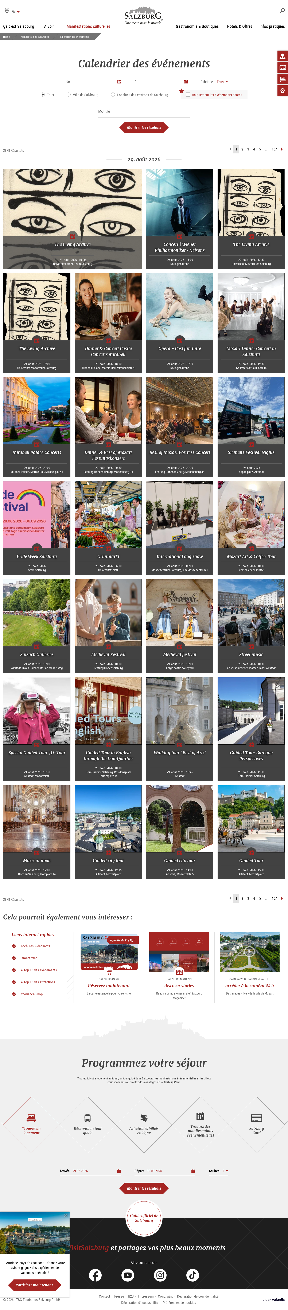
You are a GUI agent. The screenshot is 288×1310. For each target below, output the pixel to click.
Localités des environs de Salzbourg (142, 94)
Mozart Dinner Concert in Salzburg (251, 351)
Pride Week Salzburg (37, 556)
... (266, 149)
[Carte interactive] (282, 56)
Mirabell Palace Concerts (37, 452)
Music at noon (37, 860)
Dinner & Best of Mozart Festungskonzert (108, 455)
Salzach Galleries (37, 654)
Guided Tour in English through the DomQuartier (108, 755)
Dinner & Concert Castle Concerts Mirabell (108, 351)
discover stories (179, 986)
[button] (214, 81)
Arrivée (65, 1170)
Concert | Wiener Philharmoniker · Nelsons (180, 247)
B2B (131, 1296)
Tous (50, 94)
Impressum (146, 1296)
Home (6, 37)
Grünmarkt (108, 556)
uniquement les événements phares (217, 94)
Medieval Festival (108, 654)
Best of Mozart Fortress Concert (179, 452)
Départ (139, 1170)
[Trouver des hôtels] (282, 79)
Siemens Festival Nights (251, 452)
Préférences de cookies (179, 1302)
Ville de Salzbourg (85, 94)
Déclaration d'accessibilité (140, 1302)
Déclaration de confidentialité (197, 1296)
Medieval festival (179, 654)
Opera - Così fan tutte (180, 348)
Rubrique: (207, 81)
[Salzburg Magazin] (282, 67)
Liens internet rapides (33, 935)
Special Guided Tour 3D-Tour (36, 753)
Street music (251, 654)
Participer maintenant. (35, 1285)
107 (274, 149)
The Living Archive (72, 244)
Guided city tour (108, 860)
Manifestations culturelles (35, 37)
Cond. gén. (165, 1296)
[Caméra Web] (282, 90)
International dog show (180, 556)
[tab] (31, 1125)
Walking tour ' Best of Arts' (180, 753)
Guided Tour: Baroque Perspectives (251, 755)
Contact (104, 1296)
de (68, 81)
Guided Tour (251, 860)
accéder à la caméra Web (249, 986)
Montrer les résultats (144, 127)
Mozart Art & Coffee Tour (251, 556)
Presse (119, 1296)
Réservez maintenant (109, 986)
